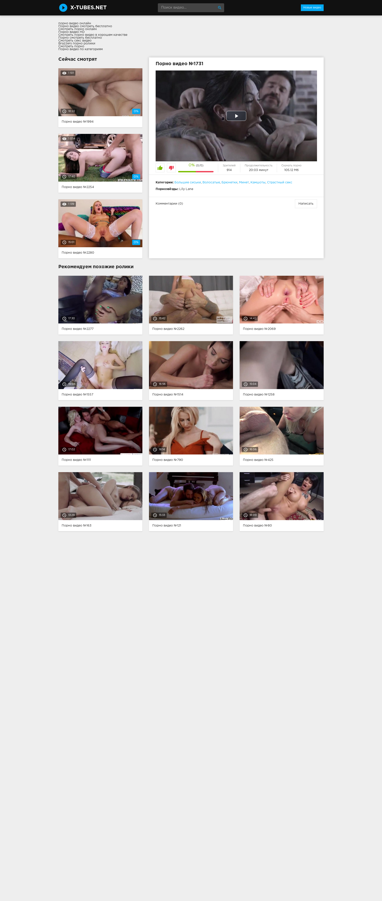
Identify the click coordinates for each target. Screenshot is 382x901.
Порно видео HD (71, 32)
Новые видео (312, 7)
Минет (244, 182)
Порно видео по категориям (80, 49)
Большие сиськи (187, 182)
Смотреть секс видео (75, 40)
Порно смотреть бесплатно (80, 37)
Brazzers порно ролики (76, 43)
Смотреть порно (71, 46)
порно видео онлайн (74, 23)
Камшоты (257, 182)
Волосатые (211, 182)
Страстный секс (279, 182)
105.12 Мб (291, 170)
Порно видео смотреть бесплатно (85, 26)
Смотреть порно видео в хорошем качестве (92, 35)
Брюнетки (229, 182)
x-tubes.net (88, 7)
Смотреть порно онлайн (77, 29)
